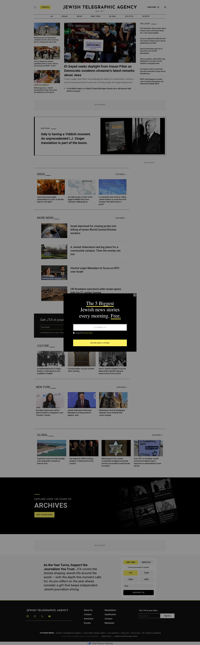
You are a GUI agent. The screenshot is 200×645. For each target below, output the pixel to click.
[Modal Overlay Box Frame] (100, 322)
